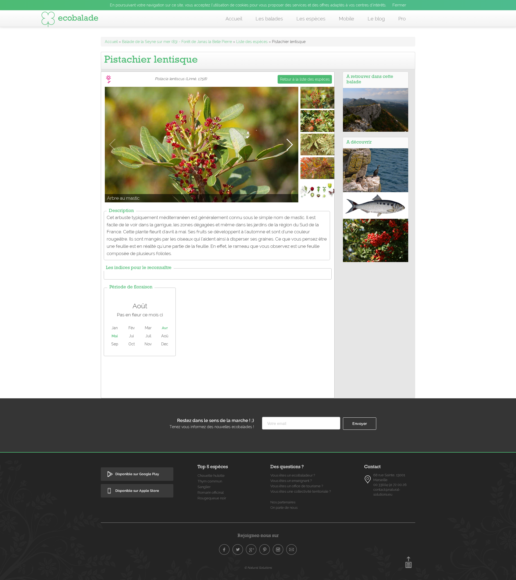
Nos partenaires (282, 502)
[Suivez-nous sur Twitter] (237, 549)
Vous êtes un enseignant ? (291, 481)
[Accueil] (70, 20)
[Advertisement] (218, 376)
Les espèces (310, 19)
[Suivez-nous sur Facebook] (224, 549)
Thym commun (210, 481)
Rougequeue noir (212, 498)
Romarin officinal (211, 493)
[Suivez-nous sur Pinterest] (264, 549)
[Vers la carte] (368, 479)
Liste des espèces (252, 42)
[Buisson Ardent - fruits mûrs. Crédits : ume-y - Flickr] (375, 240)
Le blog (376, 19)
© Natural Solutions (258, 568)
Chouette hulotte (211, 476)
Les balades (269, 19)
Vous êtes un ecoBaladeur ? (292, 475)
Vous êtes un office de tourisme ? (296, 486)
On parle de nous (284, 508)
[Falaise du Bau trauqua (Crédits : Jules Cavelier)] (375, 110)
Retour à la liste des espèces (305, 79)
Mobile (346, 19)
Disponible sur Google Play (137, 474)
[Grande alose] (375, 205)
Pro (402, 19)
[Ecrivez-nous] (291, 549)
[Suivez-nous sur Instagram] (278, 549)
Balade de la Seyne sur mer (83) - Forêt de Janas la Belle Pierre (177, 42)
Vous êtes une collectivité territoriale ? (300, 491)
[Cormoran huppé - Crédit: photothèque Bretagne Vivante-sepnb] (375, 170)
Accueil (233, 19)
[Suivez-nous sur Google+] (251, 549)
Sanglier (204, 487)
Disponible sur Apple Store (137, 491)
